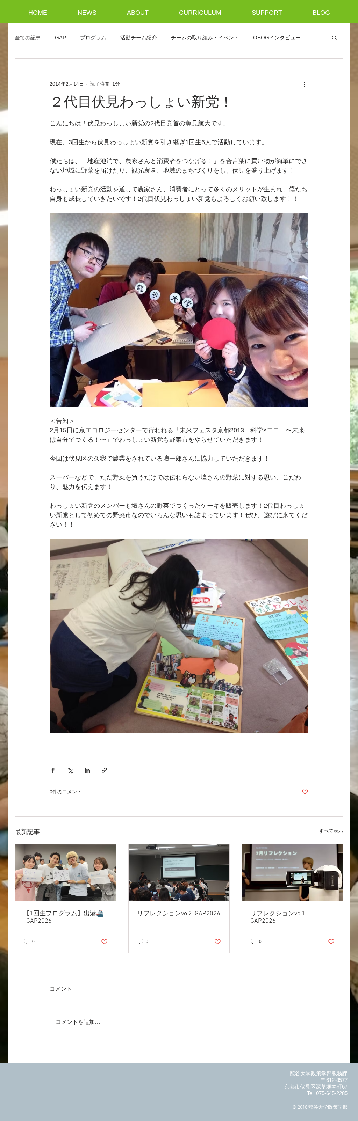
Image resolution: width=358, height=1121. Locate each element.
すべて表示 (331, 831)
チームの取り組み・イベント (205, 38)
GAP (60, 38)
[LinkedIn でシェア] (87, 770)
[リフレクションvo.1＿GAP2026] (292, 872)
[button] (334, 37)
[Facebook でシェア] (53, 770)
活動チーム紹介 (138, 38)
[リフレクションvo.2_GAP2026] (179, 872)
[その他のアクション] (304, 84)
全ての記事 (28, 38)
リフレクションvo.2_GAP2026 (178, 913)
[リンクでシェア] (104, 770)
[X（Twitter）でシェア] (70, 770)
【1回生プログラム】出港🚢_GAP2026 (63, 917)
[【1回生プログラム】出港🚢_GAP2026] (65, 872)
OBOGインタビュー (277, 38)
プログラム (93, 38)
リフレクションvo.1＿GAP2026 (281, 917)
